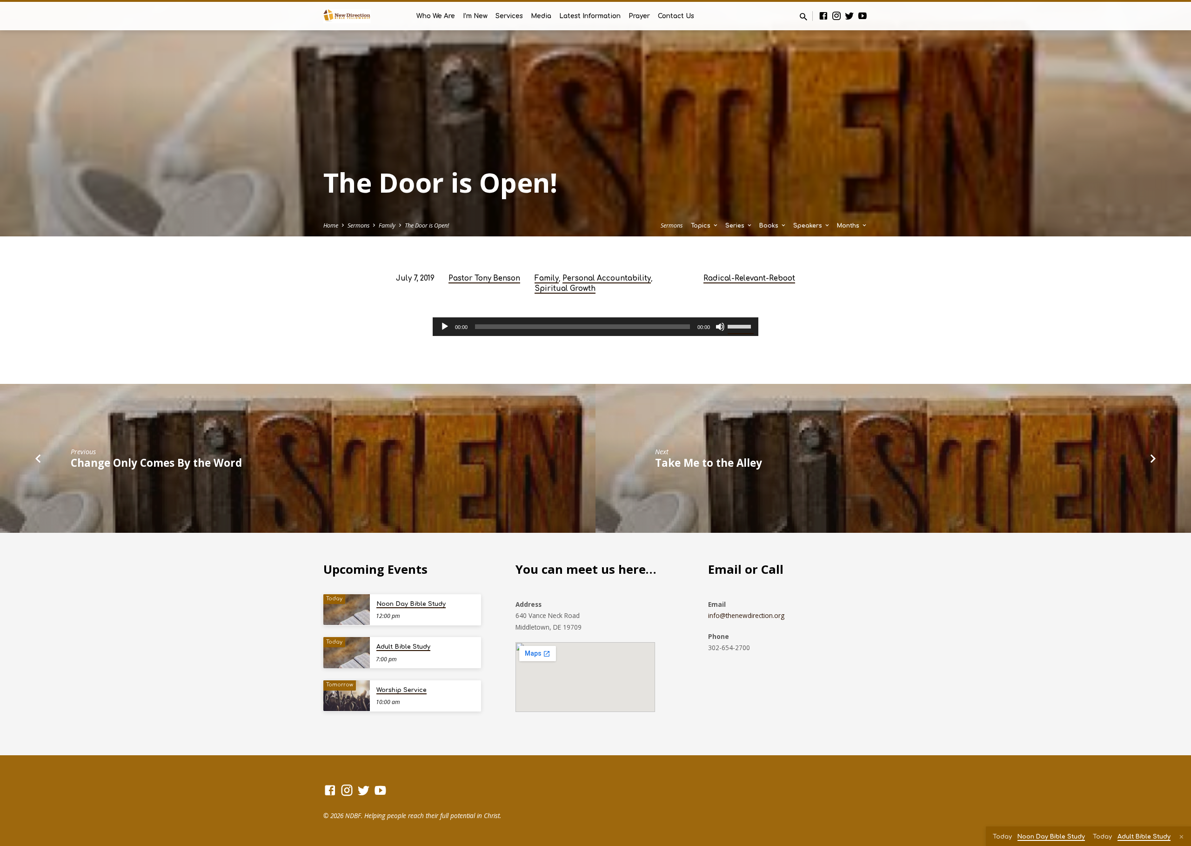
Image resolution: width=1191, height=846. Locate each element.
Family (387, 225)
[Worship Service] (346, 696)
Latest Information (590, 16)
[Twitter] (849, 15)
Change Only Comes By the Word (156, 463)
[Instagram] (836, 15)
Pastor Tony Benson (484, 278)
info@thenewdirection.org (746, 615)
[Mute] (720, 326)
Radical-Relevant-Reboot (749, 278)
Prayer (639, 16)
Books (769, 225)
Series (735, 225)
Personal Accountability (606, 278)
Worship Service (401, 690)
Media (541, 16)
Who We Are (435, 16)
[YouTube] (862, 15)
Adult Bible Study (403, 647)
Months (849, 225)
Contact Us (676, 16)
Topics (701, 225)
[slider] (741, 325)
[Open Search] (803, 16)
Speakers (808, 225)
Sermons (358, 225)
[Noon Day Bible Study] (346, 609)
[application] (595, 326)
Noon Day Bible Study (411, 604)
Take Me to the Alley (708, 463)
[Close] (1181, 837)
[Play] (444, 326)
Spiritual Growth (565, 289)
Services (509, 16)
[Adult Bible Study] (346, 652)
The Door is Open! (427, 225)
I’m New (475, 16)
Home (330, 225)
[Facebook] (823, 15)
